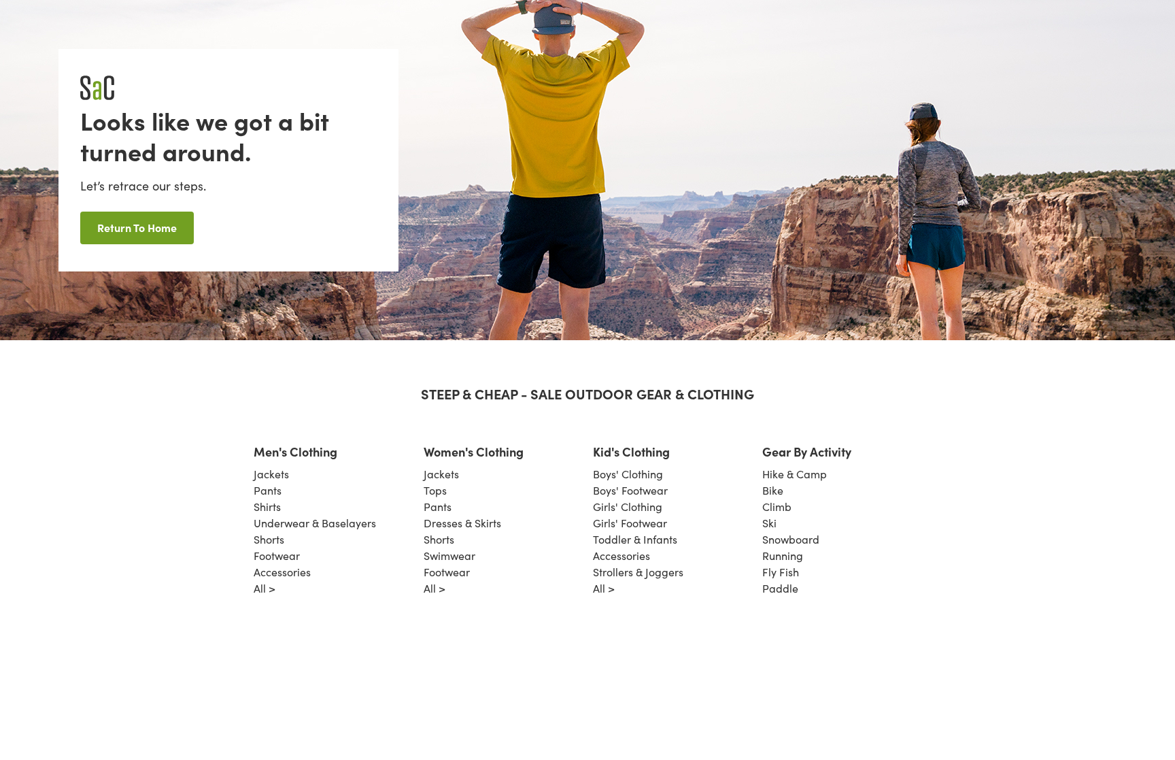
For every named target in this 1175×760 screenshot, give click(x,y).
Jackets (271, 474)
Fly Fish (780, 572)
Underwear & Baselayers (315, 523)
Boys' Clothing (628, 474)
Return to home (137, 227)
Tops (435, 490)
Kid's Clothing (631, 451)
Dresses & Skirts (462, 523)
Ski (769, 523)
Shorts (269, 539)
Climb (776, 506)
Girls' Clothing (627, 506)
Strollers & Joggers (638, 572)
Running (782, 555)
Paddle (780, 588)
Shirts (267, 506)
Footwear (277, 555)
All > (264, 588)
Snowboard (790, 539)
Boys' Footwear (630, 490)
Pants (268, 490)
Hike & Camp (794, 474)
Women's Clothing (474, 451)
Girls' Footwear (630, 523)
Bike (772, 490)
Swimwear (449, 555)
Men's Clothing (295, 451)
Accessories (282, 572)
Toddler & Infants (635, 539)
